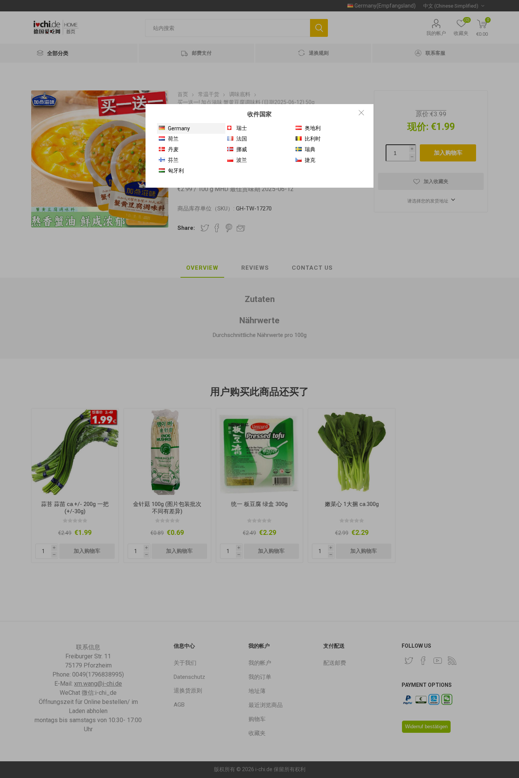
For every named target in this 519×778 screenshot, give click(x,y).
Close (361, 112)
